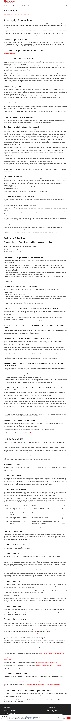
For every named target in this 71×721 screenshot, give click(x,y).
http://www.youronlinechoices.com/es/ (12, 678)
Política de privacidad (14, 14)
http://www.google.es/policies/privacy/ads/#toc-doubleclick (17, 633)
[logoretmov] (9, 2)
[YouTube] (56, 711)
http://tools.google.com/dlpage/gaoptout (38, 668)
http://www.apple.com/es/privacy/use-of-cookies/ (46, 662)
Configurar (58, 717)
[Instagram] (53, 711)
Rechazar (51, 717)
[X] (51, 711)
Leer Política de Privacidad (10, 53)
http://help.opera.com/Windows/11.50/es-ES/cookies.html (48, 665)
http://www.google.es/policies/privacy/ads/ (41, 633)
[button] (66, 5)
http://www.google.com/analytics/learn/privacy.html (33, 681)
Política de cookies (30, 718)
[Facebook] (48, 711)
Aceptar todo (44, 717)
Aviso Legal (6, 14)
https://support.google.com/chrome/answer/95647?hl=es (52, 650)
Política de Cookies (24, 14)
